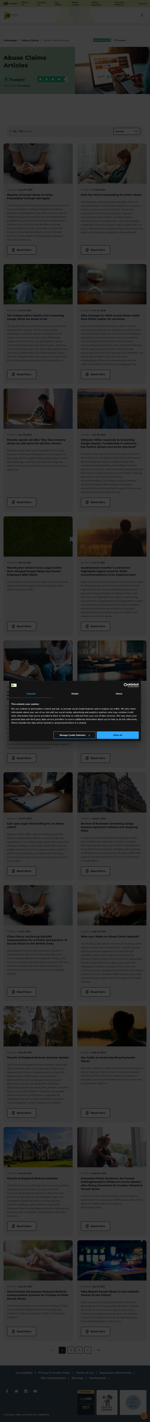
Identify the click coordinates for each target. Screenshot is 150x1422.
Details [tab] (75, 693)
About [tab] (119, 693)
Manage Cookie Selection (73, 735)
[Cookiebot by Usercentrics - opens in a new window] (126, 685)
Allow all (117, 735)
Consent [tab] (31, 693)
